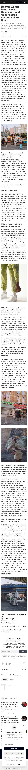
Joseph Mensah (14, 621)
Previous (6, 669)
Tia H (6, 621)
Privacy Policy (19, 760)
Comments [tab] (4, 679)
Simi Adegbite (10, 623)
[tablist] (7, 679)
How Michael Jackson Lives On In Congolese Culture (10, 703)
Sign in (25, 2)
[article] (14, 708)
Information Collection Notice (16, 656)
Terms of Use (21, 655)
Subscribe (19, 2)
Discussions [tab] (12, 698)
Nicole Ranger (9, 619)
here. (24, 626)
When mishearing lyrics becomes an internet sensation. (9, 707)
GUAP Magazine (10, 709)
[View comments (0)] (6, 36)
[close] (23, 726)
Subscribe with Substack (15, 754)
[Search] (25, 698)
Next (23, 669)
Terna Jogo (4, 31)
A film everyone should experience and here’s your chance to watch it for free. (9, 718)
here (7, 632)
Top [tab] (3, 698)
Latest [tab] (6, 698)
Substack (8, 768)
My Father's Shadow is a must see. (10, 722)
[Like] (2, 36)
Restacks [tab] (11, 679)
